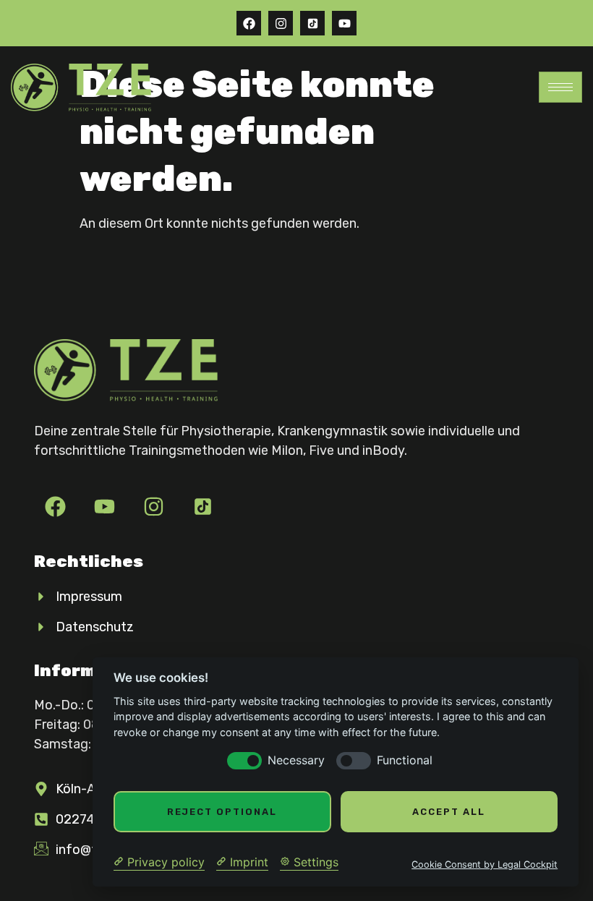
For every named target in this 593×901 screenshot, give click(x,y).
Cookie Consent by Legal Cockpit (484, 864)
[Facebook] (248, 23)
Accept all (448, 811)
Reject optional (222, 811)
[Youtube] (344, 23)
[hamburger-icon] (560, 87)
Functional (404, 760)
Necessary (296, 760)
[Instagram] (280, 23)
